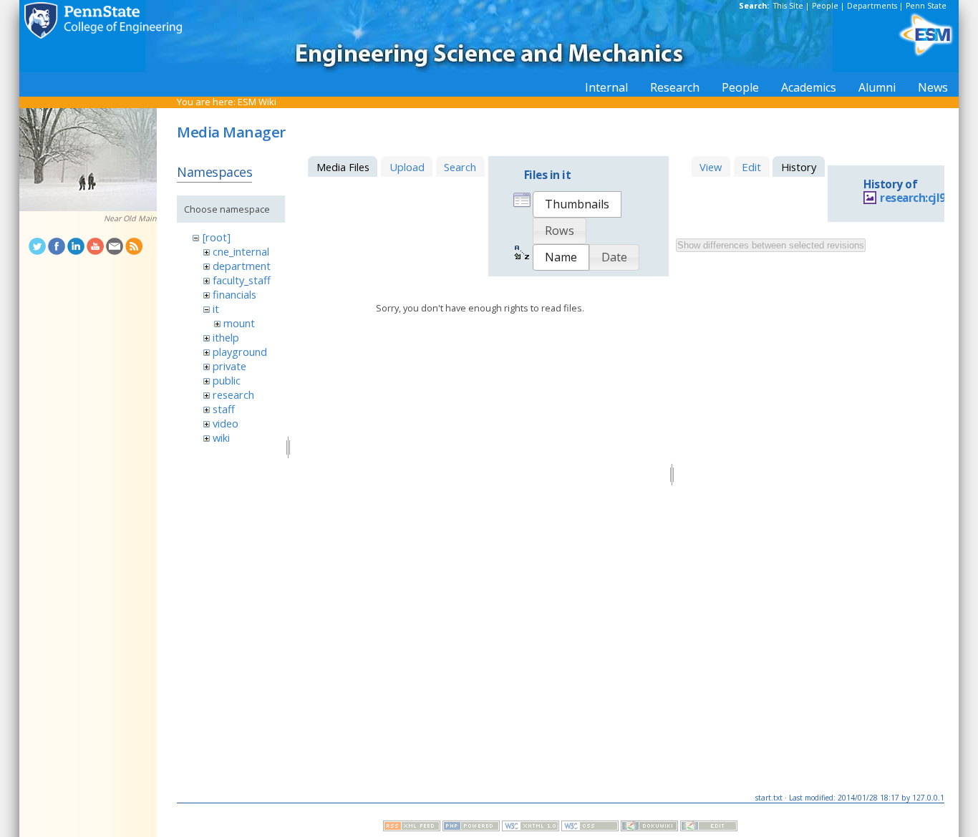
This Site (788, 6)
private (229, 366)
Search (460, 167)
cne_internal (241, 251)
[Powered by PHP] (471, 827)
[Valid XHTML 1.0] (530, 827)
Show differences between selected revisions (770, 245)
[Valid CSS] (590, 827)
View (710, 167)
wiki (221, 437)
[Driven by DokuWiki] (649, 827)
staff (224, 409)
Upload (407, 167)
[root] (217, 237)
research (233, 394)
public (227, 380)
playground (240, 351)
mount (239, 323)
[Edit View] (708, 827)
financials (234, 294)
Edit (751, 167)
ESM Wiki (257, 101)
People (825, 6)
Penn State (926, 6)
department (242, 265)
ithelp (226, 337)
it (216, 308)
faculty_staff (242, 280)
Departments (872, 6)
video (225, 423)
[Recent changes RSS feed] (411, 827)
